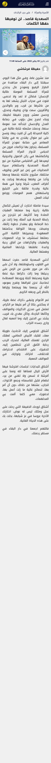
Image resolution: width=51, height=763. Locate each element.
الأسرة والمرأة (41, 12)
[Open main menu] (47, 4)
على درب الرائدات (22, 12)
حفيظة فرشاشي (28, 69)
